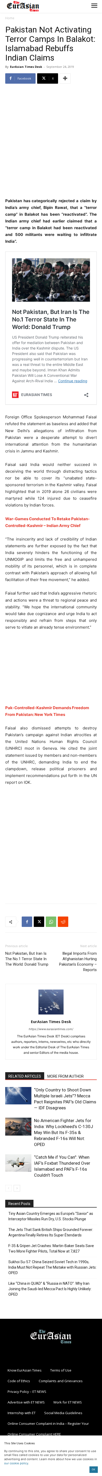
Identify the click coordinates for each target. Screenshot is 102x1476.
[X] (39, 922)
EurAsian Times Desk (26, 67)
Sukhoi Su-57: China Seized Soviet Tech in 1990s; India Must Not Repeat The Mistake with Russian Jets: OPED (52, 1267)
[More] (65, 78)
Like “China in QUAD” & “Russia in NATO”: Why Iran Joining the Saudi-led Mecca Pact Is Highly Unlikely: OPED (50, 1288)
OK (93, 1469)
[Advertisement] (51, 141)
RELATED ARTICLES (24, 1076)
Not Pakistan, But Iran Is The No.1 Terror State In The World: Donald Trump (26, 959)
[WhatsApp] (51, 922)
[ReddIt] (63, 922)
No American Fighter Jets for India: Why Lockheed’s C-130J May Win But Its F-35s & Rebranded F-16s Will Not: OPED (63, 1132)
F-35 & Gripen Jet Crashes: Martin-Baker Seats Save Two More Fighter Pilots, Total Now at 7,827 (51, 1248)
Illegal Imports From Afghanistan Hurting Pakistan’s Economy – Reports (78, 961)
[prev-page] (8, 1188)
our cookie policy (16, 1463)
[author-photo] (51, 1014)
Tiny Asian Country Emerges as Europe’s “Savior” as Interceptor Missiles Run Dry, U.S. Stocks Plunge (50, 1216)
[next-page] (17, 1188)
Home (9, 18)
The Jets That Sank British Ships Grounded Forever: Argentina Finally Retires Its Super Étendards (50, 1232)
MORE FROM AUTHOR (65, 1076)
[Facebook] (27, 922)
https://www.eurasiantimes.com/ (51, 1029)
